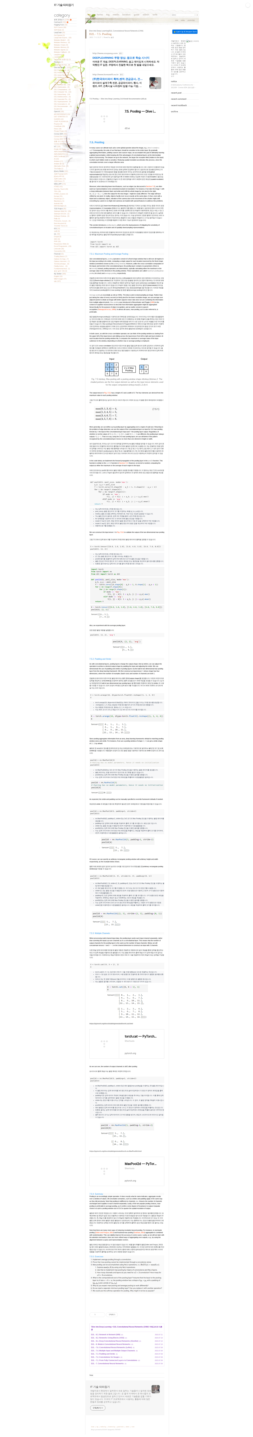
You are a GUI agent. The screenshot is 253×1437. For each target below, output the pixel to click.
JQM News (59, 181)
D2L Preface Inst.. (61, 70)
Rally (57, 218)
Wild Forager (60, 279)
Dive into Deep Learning (101, 1327)
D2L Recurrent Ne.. (62, 82)
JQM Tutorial (60, 174)
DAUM (104, 1429)
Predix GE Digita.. (61, 149)
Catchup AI (60, 22)
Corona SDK (60, 134)
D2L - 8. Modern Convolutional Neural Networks (110, 1344)
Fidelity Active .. (60, 266)
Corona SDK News (62, 144)
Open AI (59, 111)
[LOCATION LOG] (126, 15)
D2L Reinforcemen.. (62, 97)
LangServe (59, 54)
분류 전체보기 (61, 19)
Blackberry (59, 201)
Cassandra (59, 251)
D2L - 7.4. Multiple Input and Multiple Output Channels (113, 1351)
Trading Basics (60, 256)
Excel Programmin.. (62, 246)
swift (57, 231)
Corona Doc (60, 136)
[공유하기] (98, 1315)
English (58, 276)
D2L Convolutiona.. (62, 80)
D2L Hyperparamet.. (62, 101)
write (132, 1426)
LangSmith (59, 57)
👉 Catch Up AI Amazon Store (185, 32)
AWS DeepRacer (62, 151)
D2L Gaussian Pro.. (62, 99)
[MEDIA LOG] (116, 15)
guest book (120, 1426)
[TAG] (107, 15)
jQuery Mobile (61, 171)
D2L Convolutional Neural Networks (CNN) (131, 1327)
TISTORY (118, 1429)
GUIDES (59, 119)
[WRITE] (155, 15)
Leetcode (59, 249)
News (57, 129)
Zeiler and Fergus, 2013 (104, 1232)
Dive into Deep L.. (62, 67)
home (92, 1426)
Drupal (57, 236)
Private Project (60, 131)
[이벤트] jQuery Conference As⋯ (183, 85)
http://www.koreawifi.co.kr (105, 74)
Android (58, 203)
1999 (152, 302)
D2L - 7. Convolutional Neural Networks (107, 1364)
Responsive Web (61, 244)
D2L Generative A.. (62, 104)
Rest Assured (60, 223)
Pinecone (58, 62)
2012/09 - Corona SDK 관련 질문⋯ (183, 87)
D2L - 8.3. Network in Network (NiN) (105, 1335)
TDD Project (60, 208)
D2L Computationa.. (62, 89)
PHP (57, 241)
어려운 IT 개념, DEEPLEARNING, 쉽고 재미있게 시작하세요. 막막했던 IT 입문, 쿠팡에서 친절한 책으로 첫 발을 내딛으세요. (126, 63)
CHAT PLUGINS (61, 121)
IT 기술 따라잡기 (64, 4)
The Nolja (58, 168)
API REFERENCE (62, 114)
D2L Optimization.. (62, 87)
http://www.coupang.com (105, 53)
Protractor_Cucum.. (62, 221)
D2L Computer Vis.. (62, 92)
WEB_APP (60, 184)
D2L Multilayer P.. (61, 77)
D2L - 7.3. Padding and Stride (103, 1354)
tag (97, 1426)
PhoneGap (59, 199)
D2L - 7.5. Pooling (100, 34)
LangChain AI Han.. (62, 65)
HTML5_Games (61, 194)
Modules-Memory (61, 47)
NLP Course (60, 27)
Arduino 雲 (59, 164)
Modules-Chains (61, 45)
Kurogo (58, 196)
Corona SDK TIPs (62, 139)
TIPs (57, 191)
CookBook (59, 126)
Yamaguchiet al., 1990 (106, 309)
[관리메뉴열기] (248, 5)
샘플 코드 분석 (61, 141)
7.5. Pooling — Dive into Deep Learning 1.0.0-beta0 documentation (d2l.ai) (117, 99)
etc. (57, 234)
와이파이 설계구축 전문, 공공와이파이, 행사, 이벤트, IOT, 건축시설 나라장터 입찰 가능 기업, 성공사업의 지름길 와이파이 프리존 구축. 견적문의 (118, 85)
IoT (57, 146)
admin (127, 1426)
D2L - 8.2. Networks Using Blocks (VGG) (107, 1338)
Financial (59, 254)
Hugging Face (60, 25)
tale (57, 281)
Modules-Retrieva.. (62, 42)
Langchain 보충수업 (62, 59)
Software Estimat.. (61, 216)
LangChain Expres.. (62, 37)
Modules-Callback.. (62, 52)
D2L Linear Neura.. (62, 75)
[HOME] (100, 15)
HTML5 (58, 186)
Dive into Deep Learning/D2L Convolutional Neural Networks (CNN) (116, 31)
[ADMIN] (146, 15)
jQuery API (59, 176)
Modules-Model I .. (62, 40)
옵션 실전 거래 (60, 271)
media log (103, 1426)
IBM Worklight (60, 206)
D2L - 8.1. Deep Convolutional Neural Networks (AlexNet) (114, 1341)
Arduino (58, 161)
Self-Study (59, 30)
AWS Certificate (61, 156)
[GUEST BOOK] (136, 15)
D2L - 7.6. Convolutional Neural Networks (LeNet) (111, 1347)
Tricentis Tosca (60, 226)
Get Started (59, 35)
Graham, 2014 (139, 1232)
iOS (57, 228)
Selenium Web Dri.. (62, 211)
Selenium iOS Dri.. (61, 214)
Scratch (58, 109)
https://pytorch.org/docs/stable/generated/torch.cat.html (111, 1023)
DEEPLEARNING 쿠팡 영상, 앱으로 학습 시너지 (121, 57)
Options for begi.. (61, 259)
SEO (57, 239)
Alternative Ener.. (61, 166)
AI (56, 159)
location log (111, 1426)
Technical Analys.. (61, 264)
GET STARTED (61, 116)
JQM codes (60, 179)
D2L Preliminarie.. (61, 72)
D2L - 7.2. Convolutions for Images (105, 1357)
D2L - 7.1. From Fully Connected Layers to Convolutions (114, 1360)
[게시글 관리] (102, 1315)
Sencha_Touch (61, 189)
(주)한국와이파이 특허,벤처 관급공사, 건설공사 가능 (118, 79)
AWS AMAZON (61, 154)
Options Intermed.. (62, 261)
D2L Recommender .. (63, 106)
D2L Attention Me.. (62, 85)
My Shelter (60, 274)
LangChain (59, 32)
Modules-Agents (61, 50)
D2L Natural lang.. (62, 94)
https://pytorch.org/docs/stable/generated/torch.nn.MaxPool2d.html (115, 1151)
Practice (58, 124)
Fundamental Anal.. (62, 268)
